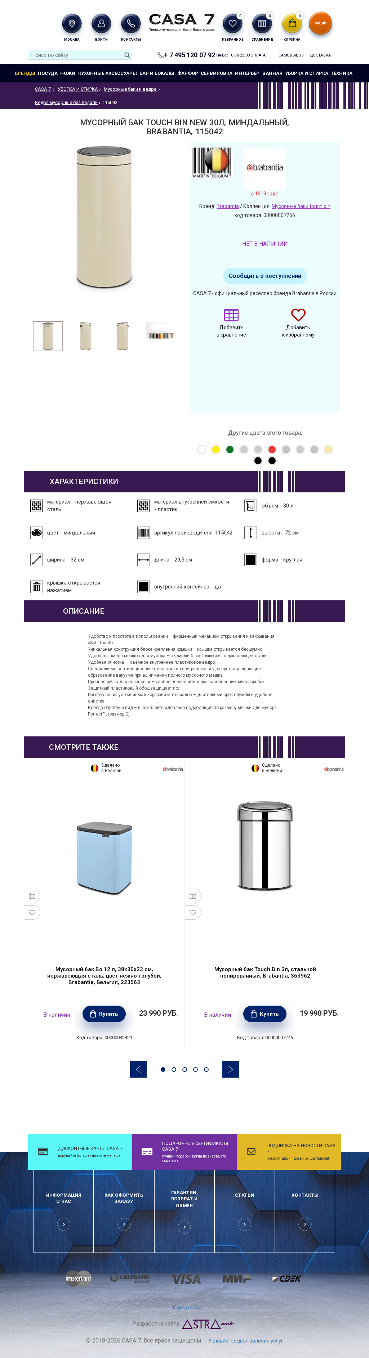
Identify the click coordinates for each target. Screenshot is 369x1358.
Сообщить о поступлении (265, 275)
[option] (48, 336)
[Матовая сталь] (244, 449)
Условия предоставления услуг (245, 1340)
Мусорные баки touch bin (301, 206)
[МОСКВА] (71, 23)
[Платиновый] (286, 449)
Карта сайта (187, 1307)
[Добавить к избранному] (32, 912)
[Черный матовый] (272, 460)
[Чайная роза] (328, 449)
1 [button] (163, 1069)
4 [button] (195, 1069)
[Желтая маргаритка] (216, 449)
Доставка (320, 55)
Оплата (258, 55)
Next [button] (230, 1069)
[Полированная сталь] (300, 449)
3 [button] (184, 1069)
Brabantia (228, 206)
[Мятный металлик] (258, 449)
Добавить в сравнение (231, 331)
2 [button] (174, 1069)
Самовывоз (289, 55)
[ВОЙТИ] (101, 23)
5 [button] (206, 1069)
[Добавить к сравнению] (32, 896)
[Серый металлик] (314, 449)
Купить (108, 1014)
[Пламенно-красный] (272, 449)
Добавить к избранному (298, 331)
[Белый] (201, 449)
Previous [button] (138, 1069)
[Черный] (258, 460)
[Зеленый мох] (230, 449)
